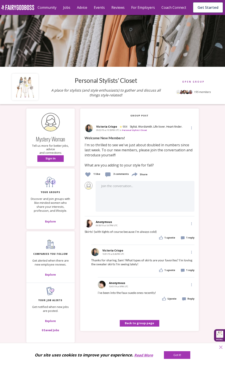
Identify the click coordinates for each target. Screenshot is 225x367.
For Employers (143, 7)
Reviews (118, 7)
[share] (134, 174)
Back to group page (139, 323)
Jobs (66, 7)
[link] (139, 152)
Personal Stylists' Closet (134, 130)
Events (99, 7)
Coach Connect (173, 7)
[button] (50, 158)
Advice (82, 7)
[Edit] (191, 128)
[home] (17, 7)
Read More (143, 355)
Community (47, 7)
